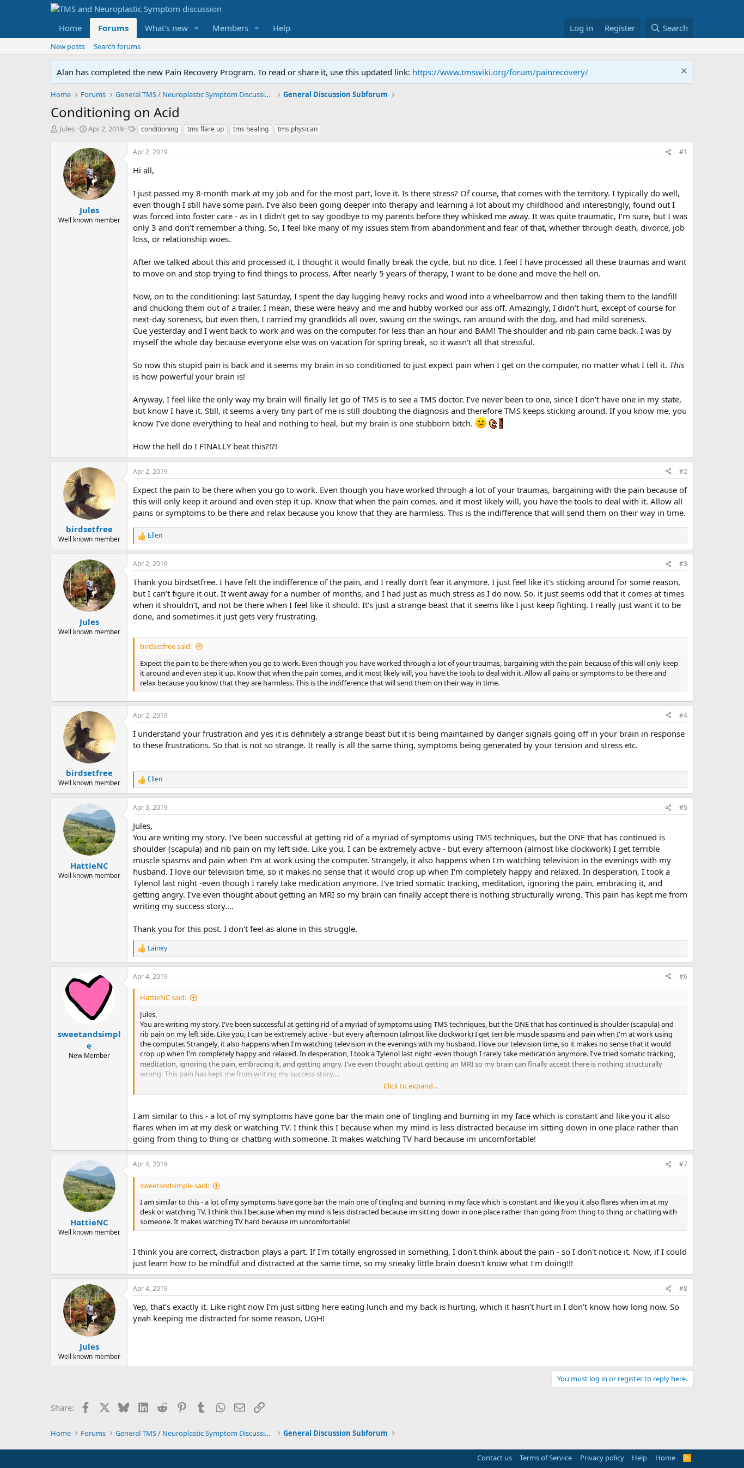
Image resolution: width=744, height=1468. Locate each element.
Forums (113, 27)
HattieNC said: (163, 997)
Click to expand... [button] (410, 1086)
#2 (683, 471)
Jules (67, 129)
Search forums (117, 46)
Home (70, 27)
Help (281, 27)
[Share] (668, 152)
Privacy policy (602, 1458)
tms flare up (205, 129)
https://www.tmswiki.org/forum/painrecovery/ (500, 72)
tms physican (298, 129)
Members (230, 27)
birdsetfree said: (166, 646)
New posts (68, 46)
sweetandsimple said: (174, 1185)
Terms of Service (546, 1458)
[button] (196, 28)
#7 (683, 1164)
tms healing (251, 129)
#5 (683, 807)
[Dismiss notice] (682, 72)
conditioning (159, 129)
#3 (683, 563)
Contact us (494, 1458)
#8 (683, 1288)
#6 (683, 976)
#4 (683, 715)
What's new (166, 27)
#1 (683, 152)
